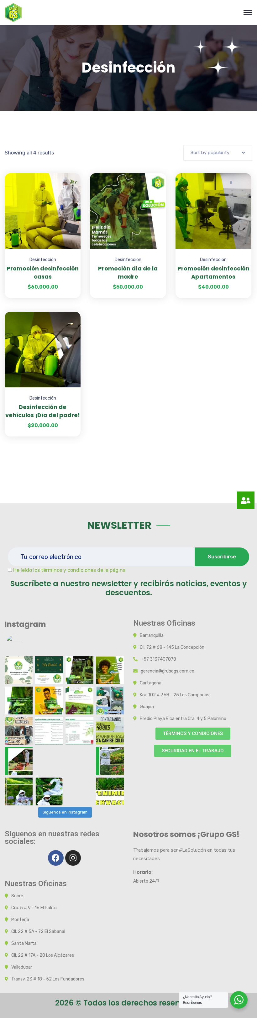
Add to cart (68, 173)
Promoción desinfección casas (43, 272)
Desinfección (42, 259)
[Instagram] (73, 858)
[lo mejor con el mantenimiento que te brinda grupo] (110, 731)
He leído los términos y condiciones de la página (69, 570)
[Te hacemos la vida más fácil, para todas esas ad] (49, 700)
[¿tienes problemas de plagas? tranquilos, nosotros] (110, 670)
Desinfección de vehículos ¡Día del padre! (42, 411)
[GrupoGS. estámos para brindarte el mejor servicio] (19, 761)
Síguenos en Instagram (65, 812)
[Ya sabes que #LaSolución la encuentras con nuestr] (79, 700)
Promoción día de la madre (128, 272)
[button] (192, 734)
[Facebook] (56, 858)
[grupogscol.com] (13, 12)
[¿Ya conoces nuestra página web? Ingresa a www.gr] (79, 670)
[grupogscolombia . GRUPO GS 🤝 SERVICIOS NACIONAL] (19, 670)
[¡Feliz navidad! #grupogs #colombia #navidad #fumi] (49, 670)
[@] (23, 643)
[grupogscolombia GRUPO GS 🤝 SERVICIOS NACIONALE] (19, 731)
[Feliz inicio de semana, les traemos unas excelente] (19, 700)
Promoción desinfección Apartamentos (213, 272)
